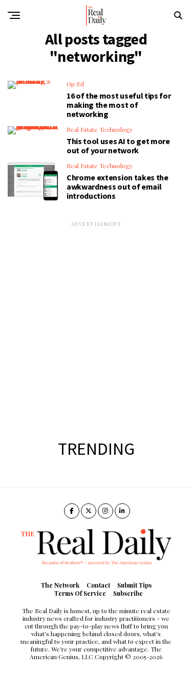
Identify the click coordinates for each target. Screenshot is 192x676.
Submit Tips (134, 585)
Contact (98, 585)
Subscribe (128, 593)
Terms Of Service (80, 593)
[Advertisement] (96, 323)
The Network (60, 585)
